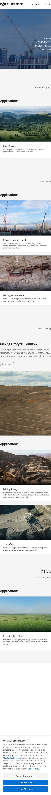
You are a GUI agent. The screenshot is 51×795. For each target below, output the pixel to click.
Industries (35, 4)
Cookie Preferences (12, 758)
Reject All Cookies (25, 782)
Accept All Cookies (25, 789)
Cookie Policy (33, 768)
